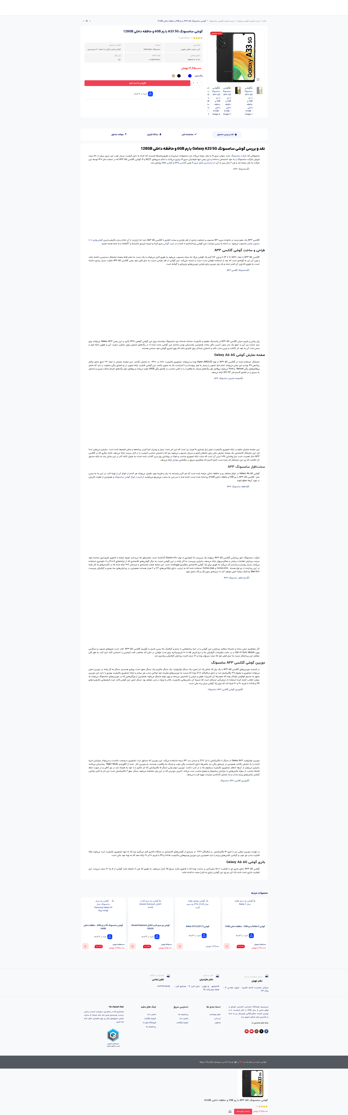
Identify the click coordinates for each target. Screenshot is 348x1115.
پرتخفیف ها (183, 1014)
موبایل (175, 460)
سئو (251, 1062)
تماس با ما (184, 1018)
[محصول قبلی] (90, 21)
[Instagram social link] (256, 1031)
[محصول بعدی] (83, 21)
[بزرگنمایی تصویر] (258, 79)
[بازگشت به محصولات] (86, 21)
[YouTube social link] (252, 1031)
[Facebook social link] (266, 1031)
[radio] (190, 76)
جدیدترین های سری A (202, 162)
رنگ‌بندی (199, 75)
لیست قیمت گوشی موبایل (248, 21)
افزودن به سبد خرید (137, 83)
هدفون (218, 1022)
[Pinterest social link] (247, 1031)
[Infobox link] (245, 978)
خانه (264, 21)
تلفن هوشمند (215, 1014)
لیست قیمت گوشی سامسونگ (221, 21)
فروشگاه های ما (149, 1022)
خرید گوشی (168, 243)
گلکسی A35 (180, 162)
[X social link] (261, 1031)
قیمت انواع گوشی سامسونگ (128, 477)
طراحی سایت (260, 1062)
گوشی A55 (167, 162)
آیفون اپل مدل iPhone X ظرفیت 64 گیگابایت (92, 929)
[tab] (226, 134)
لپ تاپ (217, 1018)
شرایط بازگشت (182, 1022)
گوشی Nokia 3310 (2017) (233, 926)
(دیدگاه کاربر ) (184, 38)
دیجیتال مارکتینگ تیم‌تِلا (210, 1062)
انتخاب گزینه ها (243, 1111)
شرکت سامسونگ (239, 155)
